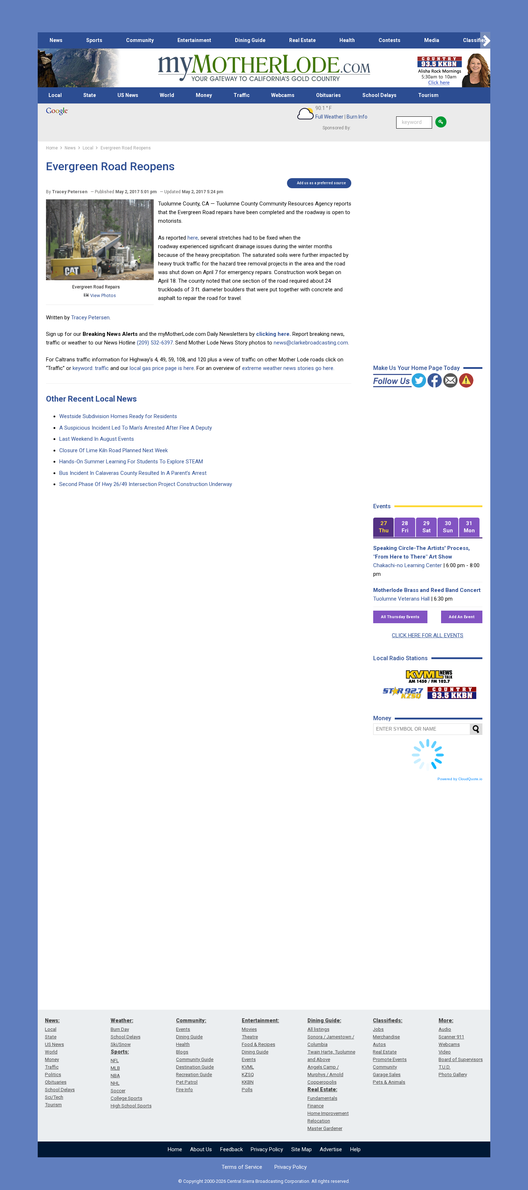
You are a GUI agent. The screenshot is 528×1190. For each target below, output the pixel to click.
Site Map (301, 1149)
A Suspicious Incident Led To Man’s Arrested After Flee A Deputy (135, 428)
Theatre (250, 1036)
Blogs (182, 1052)
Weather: (122, 1020)
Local (55, 95)
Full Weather (329, 117)
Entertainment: (260, 1020)
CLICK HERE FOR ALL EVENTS (427, 635)
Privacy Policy (267, 1149)
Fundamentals (322, 1098)
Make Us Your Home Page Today (416, 368)
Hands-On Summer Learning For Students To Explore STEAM (131, 461)
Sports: (120, 1051)
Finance (315, 1105)
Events (183, 1029)
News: (52, 1020)
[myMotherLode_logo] (264, 68)
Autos (379, 1044)
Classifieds (476, 40)
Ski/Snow (121, 1044)
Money (204, 95)
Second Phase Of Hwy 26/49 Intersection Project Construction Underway (145, 484)
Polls (247, 1089)
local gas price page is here (162, 368)
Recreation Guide (194, 1074)
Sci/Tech (54, 1097)
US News (127, 95)
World (167, 95)
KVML (248, 1067)
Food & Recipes (258, 1044)
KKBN (248, 1082)
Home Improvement (328, 1113)
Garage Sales (386, 1074)
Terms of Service (242, 1167)
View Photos (102, 295)
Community (140, 40)
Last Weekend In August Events (96, 439)
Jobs (378, 1029)
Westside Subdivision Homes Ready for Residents (118, 416)
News (56, 40)
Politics (53, 1074)
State (89, 95)
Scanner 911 (451, 1036)
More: (446, 1020)
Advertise (331, 1149)
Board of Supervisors (461, 1059)
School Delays (379, 95)
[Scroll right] (485, 40)
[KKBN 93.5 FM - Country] (451, 691)
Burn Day (120, 1029)
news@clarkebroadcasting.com (311, 342)
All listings (318, 1029)
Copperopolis (322, 1082)
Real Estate (302, 40)
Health (347, 40)
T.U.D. (444, 1067)
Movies (249, 1029)
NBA (115, 1075)
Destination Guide (195, 1067)
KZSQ (248, 1074)
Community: (191, 1020)
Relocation (318, 1121)
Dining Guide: (324, 1020)
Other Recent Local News (91, 398)
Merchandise (386, 1036)
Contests (389, 40)
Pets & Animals (389, 1082)
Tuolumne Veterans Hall (401, 599)
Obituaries (328, 95)
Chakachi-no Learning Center (407, 565)
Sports (94, 40)
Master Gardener (324, 1128)
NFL (115, 1060)
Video (445, 1052)
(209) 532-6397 (155, 342)
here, (193, 238)
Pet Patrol (187, 1082)
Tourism (428, 95)
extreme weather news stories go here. (288, 368)
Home (175, 1149)
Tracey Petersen (90, 317)
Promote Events (390, 1059)
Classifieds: (387, 1020)
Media (431, 40)
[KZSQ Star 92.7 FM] (399, 691)
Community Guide (194, 1059)
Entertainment (194, 40)
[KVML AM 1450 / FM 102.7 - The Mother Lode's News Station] (429, 674)
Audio (445, 1029)
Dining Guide (250, 40)
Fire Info (184, 1089)
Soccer (118, 1090)
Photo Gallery (453, 1074)
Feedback (231, 1149)
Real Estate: (322, 1089)
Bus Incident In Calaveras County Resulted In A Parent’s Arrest (133, 473)
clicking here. (273, 334)
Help (355, 1149)
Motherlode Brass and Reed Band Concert (427, 590)
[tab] (383, 527)
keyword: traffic (91, 368)
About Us (201, 1149)
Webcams (283, 95)
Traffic (241, 95)
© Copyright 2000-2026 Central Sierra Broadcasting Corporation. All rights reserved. (264, 1181)
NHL (115, 1083)
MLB (115, 1068)
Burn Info (357, 117)
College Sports (126, 1098)
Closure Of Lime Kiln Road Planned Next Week (113, 450)
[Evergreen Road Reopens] (100, 278)
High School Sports (131, 1105)
